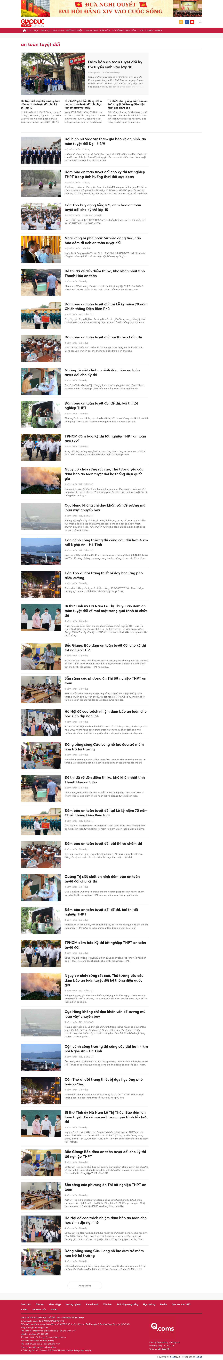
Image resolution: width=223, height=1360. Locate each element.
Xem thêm (85, 1285)
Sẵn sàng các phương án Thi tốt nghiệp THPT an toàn (105, 680)
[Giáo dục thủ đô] (32, 22)
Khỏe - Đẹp (57, 30)
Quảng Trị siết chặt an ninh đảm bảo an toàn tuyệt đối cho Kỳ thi (102, 372)
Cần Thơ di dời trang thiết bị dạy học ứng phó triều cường (104, 575)
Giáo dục (33, 30)
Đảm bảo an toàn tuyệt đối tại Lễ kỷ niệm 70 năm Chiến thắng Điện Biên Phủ (106, 306)
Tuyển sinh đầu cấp (110, 72)
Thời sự (45, 30)
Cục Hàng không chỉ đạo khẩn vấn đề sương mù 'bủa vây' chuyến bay (105, 507)
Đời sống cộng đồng (124, 30)
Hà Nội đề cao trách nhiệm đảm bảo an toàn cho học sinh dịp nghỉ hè (106, 713)
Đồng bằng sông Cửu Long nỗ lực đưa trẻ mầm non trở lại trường (104, 746)
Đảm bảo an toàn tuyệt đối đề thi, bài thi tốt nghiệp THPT (101, 405)
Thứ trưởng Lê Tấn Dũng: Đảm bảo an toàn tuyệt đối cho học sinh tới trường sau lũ (83, 104)
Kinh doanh (91, 30)
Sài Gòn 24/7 (39, 1309)
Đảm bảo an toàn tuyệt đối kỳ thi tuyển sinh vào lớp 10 (115, 64)
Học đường (146, 30)
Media (158, 30)
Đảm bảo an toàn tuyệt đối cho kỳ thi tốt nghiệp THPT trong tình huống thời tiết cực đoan (105, 174)
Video (24, 1309)
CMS (175, 1357)
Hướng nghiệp (74, 30)
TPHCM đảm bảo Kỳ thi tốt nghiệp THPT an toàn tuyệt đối (105, 438)
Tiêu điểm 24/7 (86, 314)
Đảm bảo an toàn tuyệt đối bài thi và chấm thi (103, 337)
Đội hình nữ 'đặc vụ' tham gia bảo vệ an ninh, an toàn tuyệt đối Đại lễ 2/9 (105, 141)
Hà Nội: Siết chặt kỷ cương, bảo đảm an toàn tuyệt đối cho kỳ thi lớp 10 (40, 104)
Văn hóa (105, 30)
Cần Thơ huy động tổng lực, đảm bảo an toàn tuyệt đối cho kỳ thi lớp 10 (103, 207)
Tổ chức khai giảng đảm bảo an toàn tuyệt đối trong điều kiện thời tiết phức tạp (127, 104)
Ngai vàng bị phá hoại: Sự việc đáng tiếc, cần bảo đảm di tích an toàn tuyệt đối (103, 240)
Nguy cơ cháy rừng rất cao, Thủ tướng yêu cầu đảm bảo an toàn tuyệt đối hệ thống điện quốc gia (104, 474)
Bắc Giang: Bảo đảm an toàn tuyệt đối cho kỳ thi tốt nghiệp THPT (105, 647)
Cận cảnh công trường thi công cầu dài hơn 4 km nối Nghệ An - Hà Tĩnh (106, 542)
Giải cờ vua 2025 (181, 1304)
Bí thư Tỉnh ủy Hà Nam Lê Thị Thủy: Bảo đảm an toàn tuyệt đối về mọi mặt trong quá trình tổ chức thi (106, 610)
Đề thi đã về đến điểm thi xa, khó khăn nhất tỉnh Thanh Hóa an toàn (105, 273)
